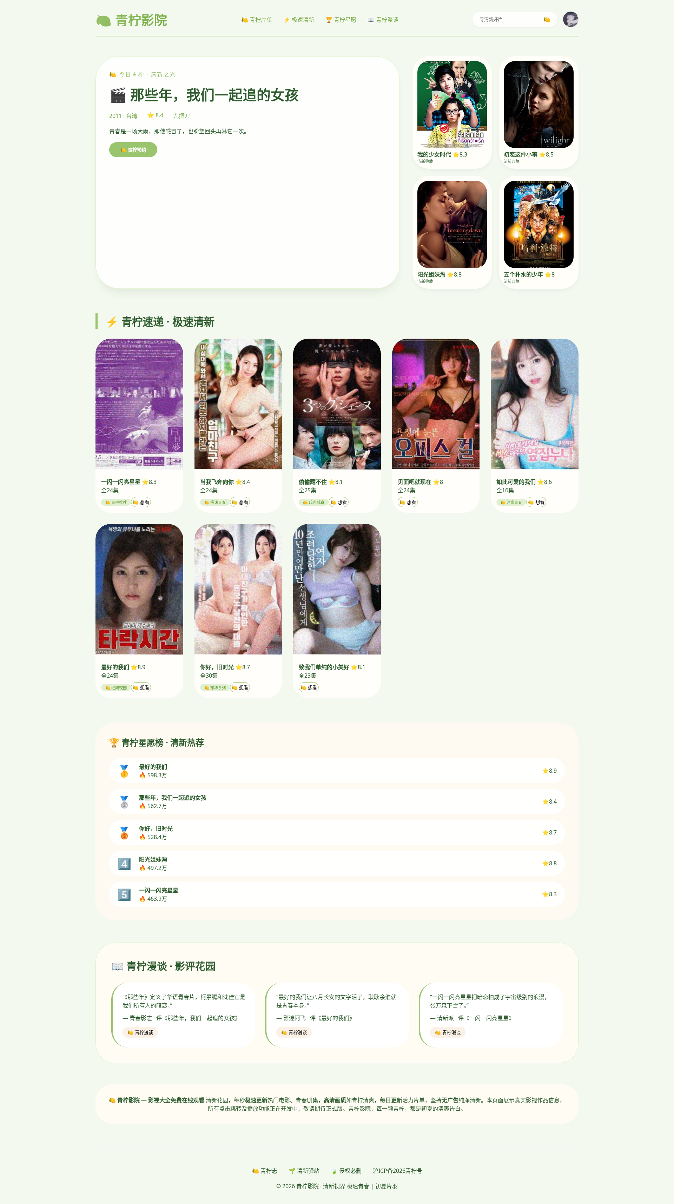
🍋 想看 (141, 502)
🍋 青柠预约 (133, 150)
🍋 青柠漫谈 (140, 1032)
